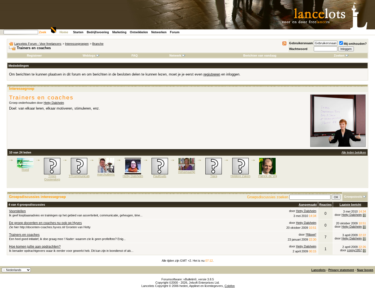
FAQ (134, 55)
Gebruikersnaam (301, 43)
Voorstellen (17, 211)
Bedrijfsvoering (98, 32)
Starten (78, 32)
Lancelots (318, 270)
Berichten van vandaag (259, 55)
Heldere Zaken (240, 176)
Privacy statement (341, 270)
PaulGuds (159, 176)
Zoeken (339, 55)
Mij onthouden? (355, 43)
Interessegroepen (77, 43)
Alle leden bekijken (354, 152)
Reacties (325, 204)
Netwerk (175, 55)
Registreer (34, 55)
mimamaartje (186, 172)
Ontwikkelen (139, 32)
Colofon (230, 286)
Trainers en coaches (24, 235)
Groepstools (353, 196)
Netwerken (159, 32)
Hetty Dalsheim (54, 102)
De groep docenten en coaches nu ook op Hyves (45, 223)
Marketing (119, 32)
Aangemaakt (308, 204)
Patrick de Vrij (267, 176)
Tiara (213, 176)
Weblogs (89, 55)
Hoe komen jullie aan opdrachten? (35, 247)
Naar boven (365, 270)
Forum (175, 32)
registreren (211, 74)
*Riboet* (311, 234)
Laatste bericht (350, 204)
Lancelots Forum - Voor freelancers (37, 43)
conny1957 (354, 250)
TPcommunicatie (80, 176)
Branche (97, 43)
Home (64, 32)
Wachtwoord (298, 49)
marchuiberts (106, 174)
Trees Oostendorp (52, 177)
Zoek (42, 32)
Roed (25, 169)
